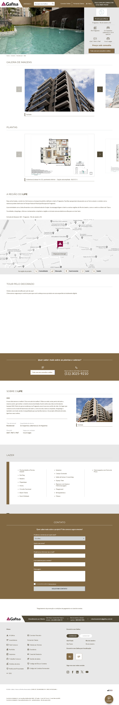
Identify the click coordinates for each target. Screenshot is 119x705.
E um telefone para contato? (43, 560)
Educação (58, 271)
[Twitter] (82, 672)
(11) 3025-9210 (76, 373)
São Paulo (70, 644)
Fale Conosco (13, 645)
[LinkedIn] (77, 672)
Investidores (13, 640)
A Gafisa (12, 635)
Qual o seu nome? (39, 543)
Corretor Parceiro (35, 635)
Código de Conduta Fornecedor (39, 668)
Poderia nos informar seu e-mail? (44, 552)
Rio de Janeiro (90, 644)
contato (109, 701)
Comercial (86, 636)
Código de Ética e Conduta (38, 663)
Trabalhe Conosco (15, 659)
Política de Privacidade (16, 668)
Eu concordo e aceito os (46, 584)
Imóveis (27, 4)
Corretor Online (65, 3)
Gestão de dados (35, 659)
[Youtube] (87, 671)
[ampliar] (91, 108)
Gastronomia (73, 271)
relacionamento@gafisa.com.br (101, 619)
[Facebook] (72, 672)
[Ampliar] (91, 173)
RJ (70, 656)
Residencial (72, 636)
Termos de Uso (52, 584)
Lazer (87, 271)
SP (79, 656)
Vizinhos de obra (14, 664)
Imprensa (12, 654)
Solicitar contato (59, 588)
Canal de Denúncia (35, 654)
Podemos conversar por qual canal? (45, 535)
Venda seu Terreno (36, 645)
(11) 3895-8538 (55, 620)
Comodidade (43, 271)
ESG (10, 673)
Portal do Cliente (78, 3)
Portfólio (12, 649)
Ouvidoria (33, 649)
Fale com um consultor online (100, 51)
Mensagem (37, 569)
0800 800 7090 (79, 620)
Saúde (99, 271)
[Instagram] (68, 672)
